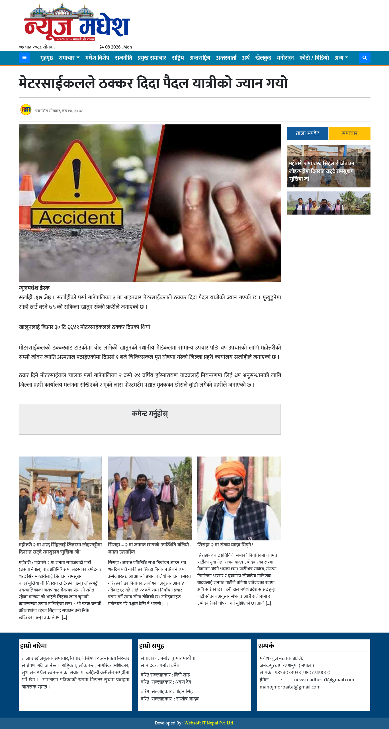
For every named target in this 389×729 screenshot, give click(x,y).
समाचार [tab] (349, 133)
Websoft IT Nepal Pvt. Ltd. (209, 723)
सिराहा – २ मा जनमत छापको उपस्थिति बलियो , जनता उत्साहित (149, 548)
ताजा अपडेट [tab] (307, 133)
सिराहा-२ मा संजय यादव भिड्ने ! (225, 545)
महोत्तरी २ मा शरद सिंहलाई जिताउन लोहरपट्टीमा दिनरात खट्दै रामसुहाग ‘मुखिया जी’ (321, 171)
